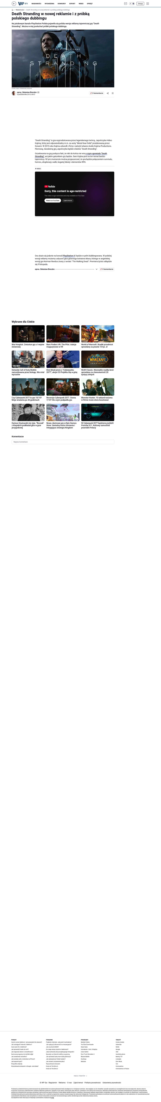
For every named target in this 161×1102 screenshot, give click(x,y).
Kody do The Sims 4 (52, 1066)
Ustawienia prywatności (111, 1083)
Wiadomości (36, 3)
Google (118, 1049)
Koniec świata (120, 1042)
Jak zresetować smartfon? (19, 1056)
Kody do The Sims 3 (52, 1068)
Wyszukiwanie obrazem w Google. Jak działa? (25, 1066)
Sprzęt (90, 3)
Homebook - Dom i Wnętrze (89, 1049)
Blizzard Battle (85, 1056)
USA (117, 1052)
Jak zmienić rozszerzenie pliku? (55, 1061)
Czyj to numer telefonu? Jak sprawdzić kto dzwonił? (26, 1042)
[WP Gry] (25, 3)
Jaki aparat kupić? (16, 1061)
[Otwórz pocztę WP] (125, 3)
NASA (117, 1047)
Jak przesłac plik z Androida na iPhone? (23, 1059)
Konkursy (62, 3)
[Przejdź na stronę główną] (14, 5)
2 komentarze (97, 93)
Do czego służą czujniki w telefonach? (57, 1049)
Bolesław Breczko (29, 92)
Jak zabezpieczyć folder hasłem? (56, 1059)
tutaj (52, 1097)
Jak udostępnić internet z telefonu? (21, 1044)
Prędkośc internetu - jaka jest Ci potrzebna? (59, 1042)
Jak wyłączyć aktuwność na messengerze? (58, 1044)
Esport (72, 3)
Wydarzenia (49, 3)
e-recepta (118, 1059)
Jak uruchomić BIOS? (52, 1047)
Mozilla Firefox (85, 1042)
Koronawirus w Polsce (122, 1068)
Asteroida (118, 1044)
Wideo (81, 3)
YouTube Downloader (87, 1044)
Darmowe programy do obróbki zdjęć (22, 1054)
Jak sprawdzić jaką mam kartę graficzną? (58, 1056)
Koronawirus (119, 1066)
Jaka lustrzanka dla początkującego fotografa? (60, 1052)
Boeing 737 (119, 1056)
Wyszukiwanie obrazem (53, 1064)
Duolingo (83, 1059)
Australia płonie (120, 1054)
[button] (132, 3)
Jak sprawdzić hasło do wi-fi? (20, 1049)
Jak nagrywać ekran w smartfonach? (22, 1052)
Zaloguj (140, 3)
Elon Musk (119, 1061)
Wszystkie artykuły (16, 1064)
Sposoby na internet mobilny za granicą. (58, 1054)
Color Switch (84, 1052)
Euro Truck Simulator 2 (88, 1054)
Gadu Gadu (84, 1047)
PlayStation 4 (69, 256)
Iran (117, 1064)
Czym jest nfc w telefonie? (19, 1047)
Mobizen (83, 1061)
